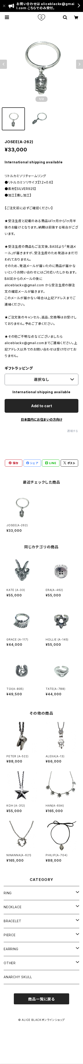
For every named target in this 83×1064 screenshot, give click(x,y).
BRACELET (12, 921)
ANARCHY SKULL (18, 977)
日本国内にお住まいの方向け (41, 419)
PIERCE (10, 935)
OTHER (10, 963)
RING (8, 893)
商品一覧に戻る (41, 999)
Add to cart (41, 406)
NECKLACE (12, 907)
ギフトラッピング (19, 368)
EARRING (11, 949)
